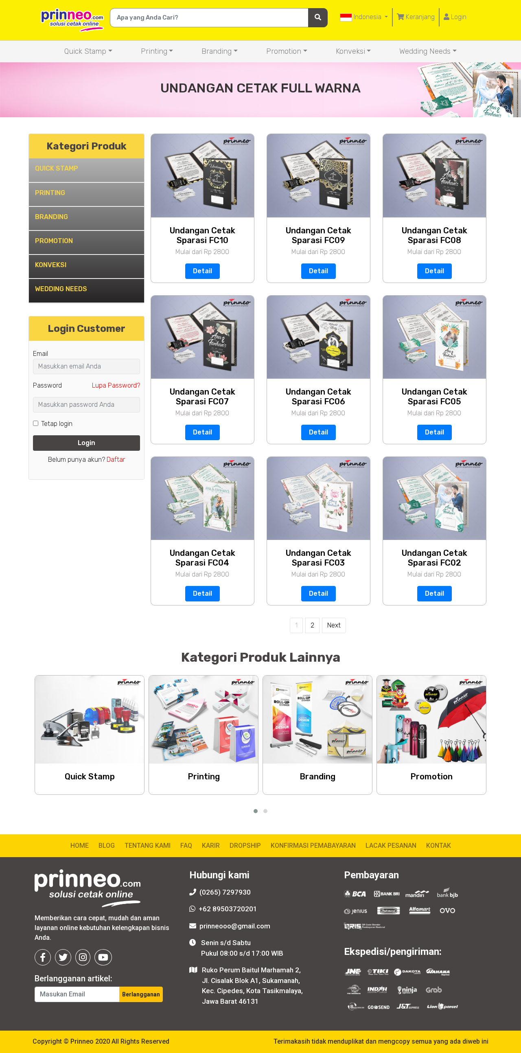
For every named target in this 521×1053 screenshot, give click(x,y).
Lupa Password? (116, 385)
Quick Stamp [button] (85, 51)
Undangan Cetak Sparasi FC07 (202, 396)
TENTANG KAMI (148, 845)
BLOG (107, 845)
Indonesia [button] (367, 17)
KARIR (211, 845)
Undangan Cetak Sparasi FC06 (318, 396)
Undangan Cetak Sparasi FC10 (202, 235)
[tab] (86, 170)
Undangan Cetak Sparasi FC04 (202, 558)
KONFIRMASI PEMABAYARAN (313, 845)
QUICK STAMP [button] (56, 168)
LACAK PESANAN (391, 845)
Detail (202, 271)
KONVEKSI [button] (50, 265)
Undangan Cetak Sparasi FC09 (318, 235)
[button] (255, 811)
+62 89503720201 (228, 909)
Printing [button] (154, 51)
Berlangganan (141, 994)
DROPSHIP (245, 845)
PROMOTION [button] (54, 241)
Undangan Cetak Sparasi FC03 (318, 558)
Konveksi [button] (350, 51)
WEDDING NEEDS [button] (61, 289)
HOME (79, 845)
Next (334, 625)
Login (457, 17)
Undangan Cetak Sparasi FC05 (434, 396)
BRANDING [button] (51, 217)
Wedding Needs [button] (425, 51)
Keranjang (419, 17)
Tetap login (56, 424)
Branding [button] (216, 51)
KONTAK (438, 845)
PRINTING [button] (50, 193)
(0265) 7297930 (225, 892)
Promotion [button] (283, 51)
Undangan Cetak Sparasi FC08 (434, 235)
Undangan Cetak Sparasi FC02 (434, 558)
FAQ (186, 845)
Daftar (116, 459)
